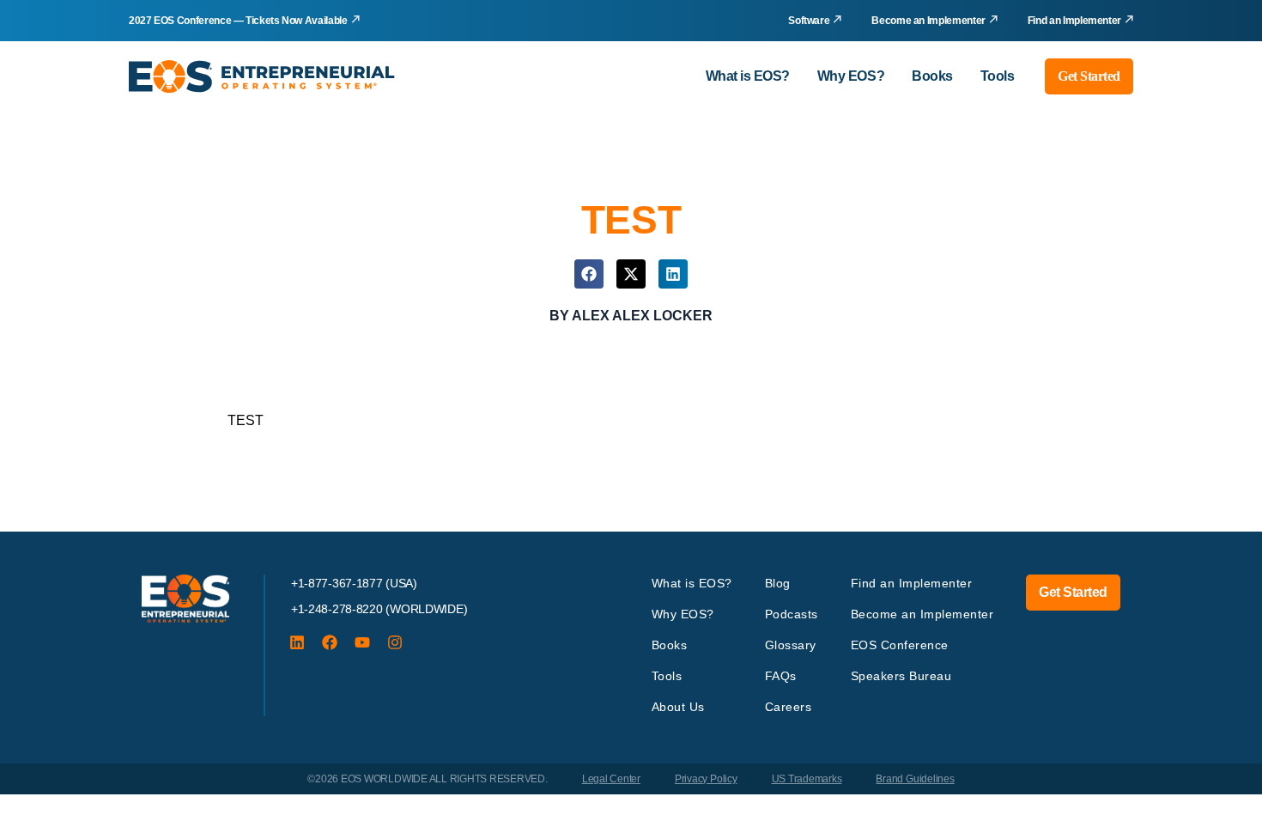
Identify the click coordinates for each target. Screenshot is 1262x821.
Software (808, 21)
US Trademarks (807, 779)
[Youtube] (362, 642)
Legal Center (611, 779)
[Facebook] (329, 642)
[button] (589, 274)
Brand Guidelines (915, 779)
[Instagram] (395, 642)
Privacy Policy (706, 779)
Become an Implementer (928, 21)
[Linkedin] (297, 642)
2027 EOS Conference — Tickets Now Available (238, 21)
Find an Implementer (1074, 21)
